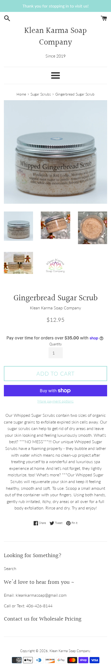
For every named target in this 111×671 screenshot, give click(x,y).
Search (10, 568)
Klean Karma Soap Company (55, 37)
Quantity (55, 344)
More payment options (55, 401)
